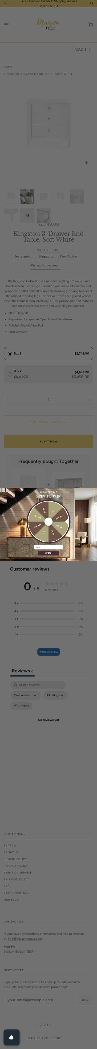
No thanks (48, 558)
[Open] (12, 1037)
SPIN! (48, 553)
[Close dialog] (94, 490)
